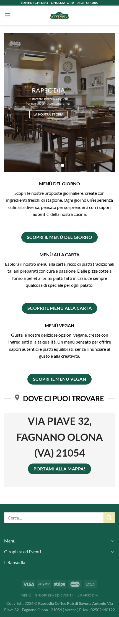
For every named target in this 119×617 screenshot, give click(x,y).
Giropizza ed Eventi (22, 551)
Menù (9, 540)
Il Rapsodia (14, 562)
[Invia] (109, 517)
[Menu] (7, 15)
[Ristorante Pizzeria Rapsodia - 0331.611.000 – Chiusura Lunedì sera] (60, 15)
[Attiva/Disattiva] (112, 540)
